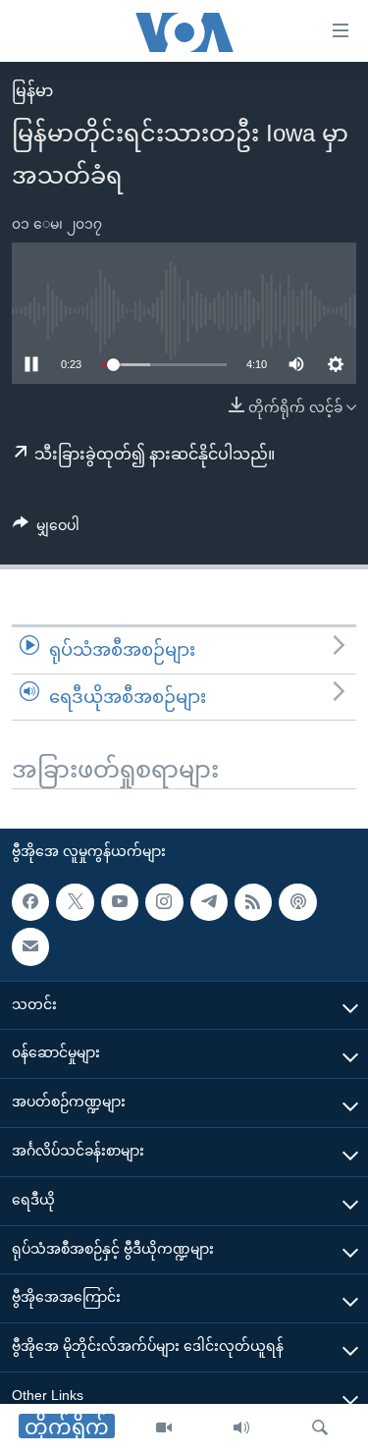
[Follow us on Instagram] (164, 902)
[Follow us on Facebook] (30, 902)
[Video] (163, 1428)
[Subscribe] (30, 946)
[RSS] (253, 902)
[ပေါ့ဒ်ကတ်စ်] (297, 902)
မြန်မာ (32, 90)
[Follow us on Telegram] (209, 902)
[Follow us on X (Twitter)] (74, 902)
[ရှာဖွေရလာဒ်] (319, 1428)
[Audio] (241, 1428)
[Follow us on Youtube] (119, 902)
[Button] (46, 529)
